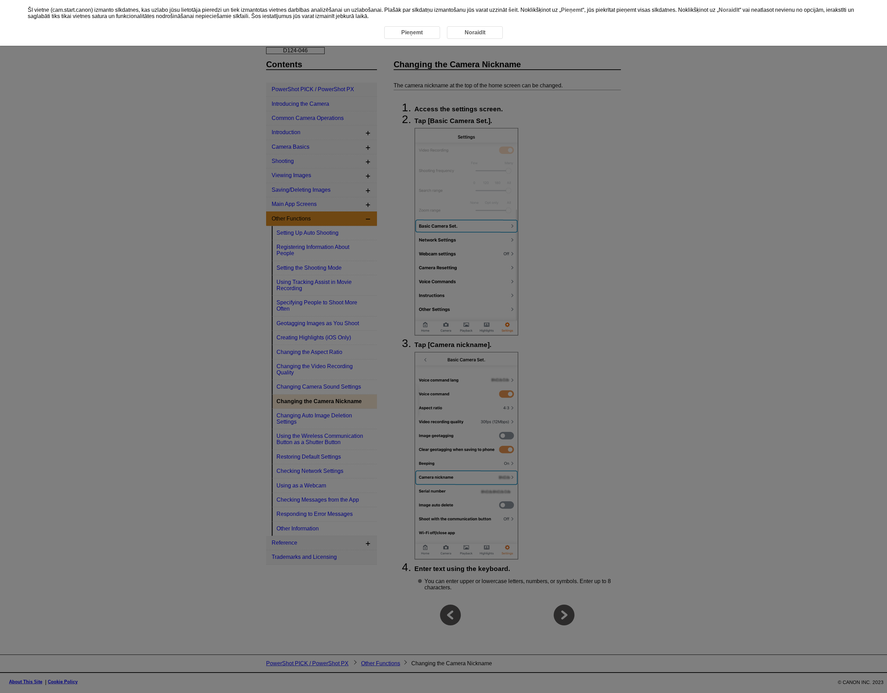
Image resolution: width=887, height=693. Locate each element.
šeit (513, 10)
